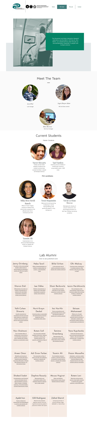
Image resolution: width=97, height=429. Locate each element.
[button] (71, 7)
